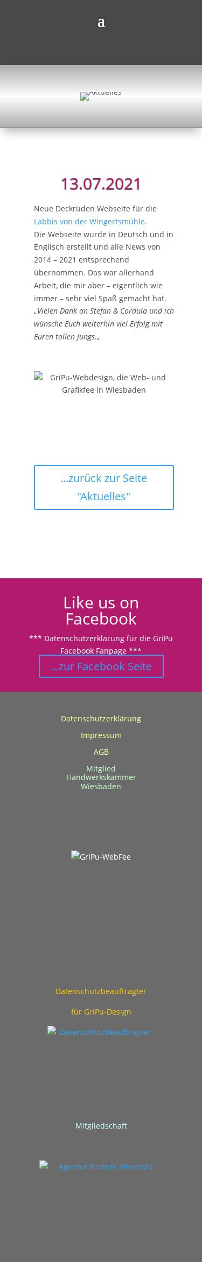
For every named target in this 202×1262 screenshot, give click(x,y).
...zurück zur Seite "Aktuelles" (103, 487)
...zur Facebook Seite (101, 666)
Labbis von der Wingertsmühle (89, 221)
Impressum (101, 735)
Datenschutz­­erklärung (101, 718)
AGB (101, 752)
